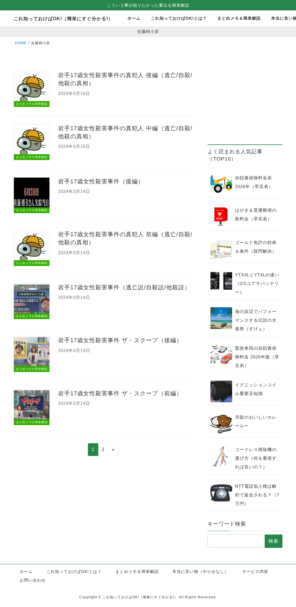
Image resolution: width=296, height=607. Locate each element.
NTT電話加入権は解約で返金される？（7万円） (257, 495)
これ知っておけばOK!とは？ (74, 571)
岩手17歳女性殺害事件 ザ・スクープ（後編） (120, 340)
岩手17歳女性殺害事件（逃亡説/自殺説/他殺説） (124, 287)
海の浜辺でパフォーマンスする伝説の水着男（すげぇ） (256, 320)
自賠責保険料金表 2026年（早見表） (254, 182)
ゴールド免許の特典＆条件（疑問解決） (256, 247)
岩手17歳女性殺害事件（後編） (101, 181)
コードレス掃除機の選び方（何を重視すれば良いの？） (256, 458)
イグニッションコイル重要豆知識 (256, 389)
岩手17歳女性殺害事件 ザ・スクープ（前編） (120, 393)
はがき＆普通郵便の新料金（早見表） (256, 214)
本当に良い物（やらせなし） (200, 571)
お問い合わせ (33, 580)
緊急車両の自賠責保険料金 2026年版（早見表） (257, 357)
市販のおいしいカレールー (256, 421)
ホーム (26, 571)
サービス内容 (255, 571)
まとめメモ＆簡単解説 (137, 571)
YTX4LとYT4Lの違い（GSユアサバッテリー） (257, 283)
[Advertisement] (245, 99)
